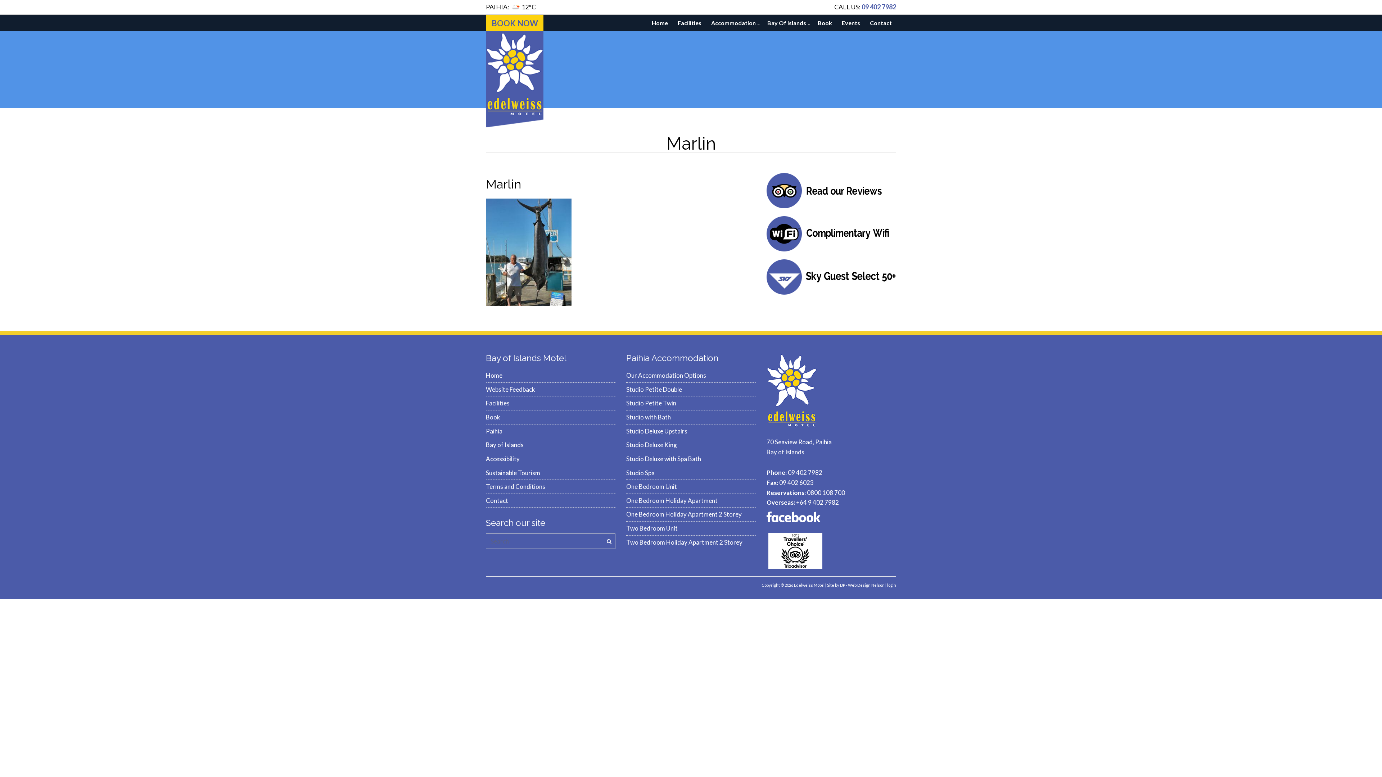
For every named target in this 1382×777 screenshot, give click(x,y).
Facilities (689, 22)
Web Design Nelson (866, 585)
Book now (515, 23)
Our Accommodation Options (666, 375)
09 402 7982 (879, 7)
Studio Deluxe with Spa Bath (663, 459)
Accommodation (733, 22)
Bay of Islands (786, 22)
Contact (881, 22)
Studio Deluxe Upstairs (656, 431)
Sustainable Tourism (513, 473)
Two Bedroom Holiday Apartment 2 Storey (684, 542)
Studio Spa (640, 473)
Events (851, 22)
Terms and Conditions (515, 486)
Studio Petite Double (654, 389)
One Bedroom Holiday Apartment (672, 500)
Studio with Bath (648, 417)
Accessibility (503, 459)
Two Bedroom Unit (652, 528)
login (891, 585)
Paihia (494, 431)
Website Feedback (510, 389)
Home (660, 22)
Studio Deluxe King (651, 445)
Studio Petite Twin (651, 403)
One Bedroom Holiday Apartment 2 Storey (684, 514)
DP (842, 585)
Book (825, 22)
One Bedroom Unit (651, 486)
